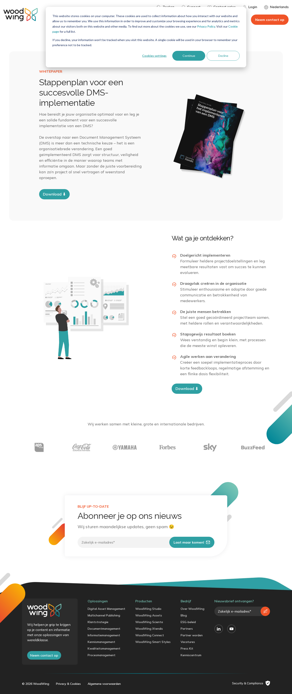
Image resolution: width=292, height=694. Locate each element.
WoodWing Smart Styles (153, 642)
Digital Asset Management (106, 609)
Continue (189, 55)
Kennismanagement (101, 642)
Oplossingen (98, 601)
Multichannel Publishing (104, 615)
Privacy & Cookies (68, 684)
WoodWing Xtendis (149, 629)
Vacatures (188, 642)
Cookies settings (154, 55)
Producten (143, 601)
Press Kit (187, 648)
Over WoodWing (192, 609)
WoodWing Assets (148, 615)
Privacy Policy (206, 26)
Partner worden (192, 635)
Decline (223, 55)
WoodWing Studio (148, 609)
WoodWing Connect (149, 635)
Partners (187, 629)
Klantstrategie (98, 622)
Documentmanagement (104, 629)
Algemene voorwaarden (104, 684)
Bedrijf (186, 601)
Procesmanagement (101, 655)
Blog (184, 615)
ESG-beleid (188, 622)
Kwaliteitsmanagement (104, 648)
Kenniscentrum (191, 655)
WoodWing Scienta (149, 622)
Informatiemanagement (104, 635)
